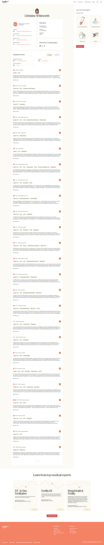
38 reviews (21, 24)
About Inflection (73, 528)
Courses (55, 528)
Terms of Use (4, 542)
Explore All (80, 46)
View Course (34, 509)
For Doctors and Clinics (59, 532)
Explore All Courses (52, 515)
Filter (50, 55)
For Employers (73, 531)
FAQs (55, 534)
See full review (15, 80)
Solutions (72, 530)
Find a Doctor (57, 530)
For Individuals (73, 532)
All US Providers (37, 542)
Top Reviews (56, 54)
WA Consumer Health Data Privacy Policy (24, 542)
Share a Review (57, 531)
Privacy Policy (12, 542)
